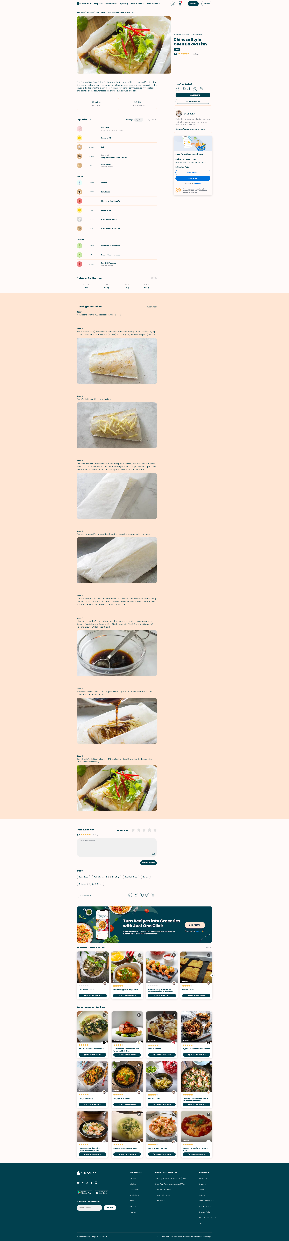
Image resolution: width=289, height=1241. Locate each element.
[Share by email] (201, 89)
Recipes (133, 1178)
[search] (172, 3)
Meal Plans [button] (110, 3)
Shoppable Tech (162, 1195)
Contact (203, 1195)
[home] (84, 3)
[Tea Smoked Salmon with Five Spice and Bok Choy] (127, 1034)
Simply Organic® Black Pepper (114, 157)
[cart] (180, 3)
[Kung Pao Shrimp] (92, 1084)
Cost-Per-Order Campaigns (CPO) (170, 1184)
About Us (203, 1178)
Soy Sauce (105, 192)
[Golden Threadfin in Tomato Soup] (196, 1134)
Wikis (132, 1200)
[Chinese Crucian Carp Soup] (127, 1134)
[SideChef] (86, 1174)
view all (208, 947)
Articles (133, 1184)
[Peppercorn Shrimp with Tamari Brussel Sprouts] (92, 1134)
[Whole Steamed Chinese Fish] (92, 1034)
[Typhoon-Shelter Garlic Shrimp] (196, 1034)
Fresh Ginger (106, 164)
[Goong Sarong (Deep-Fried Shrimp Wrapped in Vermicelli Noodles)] (162, 975)
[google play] (84, 1192)
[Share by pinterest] (185, 89)
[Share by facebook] (190, 89)
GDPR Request (162, 1236)
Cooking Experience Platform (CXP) (170, 1178)
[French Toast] (196, 975)
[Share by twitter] (196, 89)
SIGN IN (207, 3)
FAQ (201, 1223)
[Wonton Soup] (161, 1084)
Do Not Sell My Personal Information (186, 1236)
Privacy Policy (205, 1206)
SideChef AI (160, 1200)
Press (201, 1189)
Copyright (207, 1236)
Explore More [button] (136, 3)
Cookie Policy (205, 1212)
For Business (152, 3)
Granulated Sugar (109, 219)
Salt (103, 147)
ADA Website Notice (207, 1217)
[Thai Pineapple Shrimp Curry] (127, 975)
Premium (133, 1212)
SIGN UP (193, 3)
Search (133, 1206)
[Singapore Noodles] (127, 1084)
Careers (202, 1184)
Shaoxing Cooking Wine (111, 201)
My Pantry (124, 3)
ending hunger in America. (195, 191)
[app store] (101, 1192)
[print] (179, 89)
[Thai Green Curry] (93, 975)
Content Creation (163, 1189)
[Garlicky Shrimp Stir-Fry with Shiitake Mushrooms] (196, 1084)
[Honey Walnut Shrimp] (161, 1134)
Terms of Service (206, 1200)
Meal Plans (134, 1195)
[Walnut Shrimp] (161, 1034)
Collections (134, 1189)
